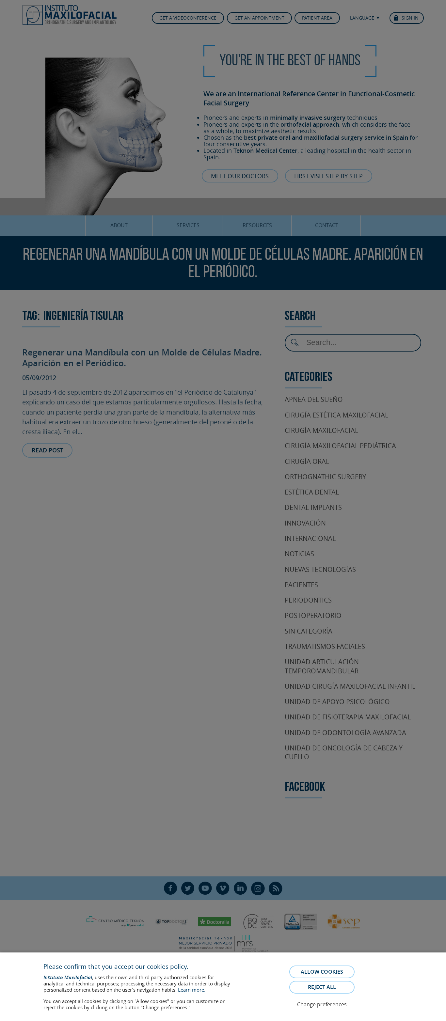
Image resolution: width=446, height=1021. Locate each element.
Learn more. (191, 989)
